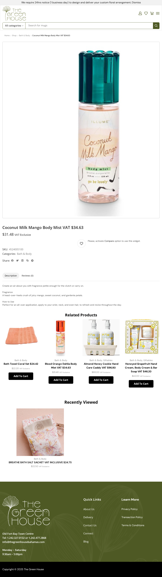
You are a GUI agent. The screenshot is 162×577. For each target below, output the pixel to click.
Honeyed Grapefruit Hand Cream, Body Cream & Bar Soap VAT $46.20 (141, 367)
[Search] (156, 25)
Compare (109, 241)
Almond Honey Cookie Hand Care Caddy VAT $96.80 (101, 365)
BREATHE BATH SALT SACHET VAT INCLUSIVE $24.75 (40, 462)
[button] (140, 13)
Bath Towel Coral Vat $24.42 (21, 363)
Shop (14, 35)
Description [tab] (11, 275)
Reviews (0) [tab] (27, 275)
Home (7, 35)
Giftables (107, 360)
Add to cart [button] (21, 376)
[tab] (10, 276)
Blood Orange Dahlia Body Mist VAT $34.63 (61, 365)
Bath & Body (24, 35)
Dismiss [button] (136, 2)
